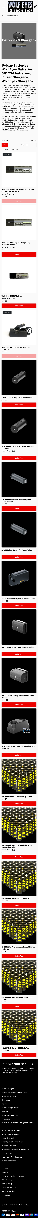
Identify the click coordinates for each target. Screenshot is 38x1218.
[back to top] (34, 1214)
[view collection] (19, 169)
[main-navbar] (4, 6)
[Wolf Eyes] (20, 6)
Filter (5, 145)
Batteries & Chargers (12, 15)
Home (3, 15)
